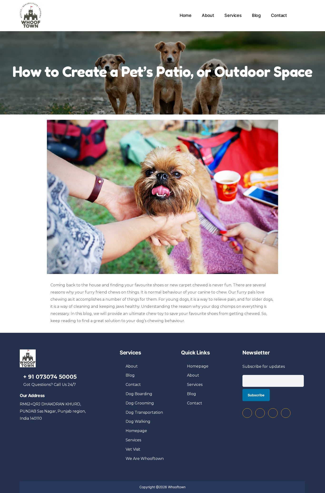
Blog (256, 15)
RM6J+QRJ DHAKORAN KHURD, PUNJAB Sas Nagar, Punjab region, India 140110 (53, 411)
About (208, 15)
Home (186, 15)
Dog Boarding (139, 394)
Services (232, 15)
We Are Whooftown (145, 458)
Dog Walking (138, 421)
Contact (279, 15)
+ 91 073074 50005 (50, 376)
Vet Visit (133, 449)
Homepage (136, 430)
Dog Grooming (140, 403)
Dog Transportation (144, 412)
